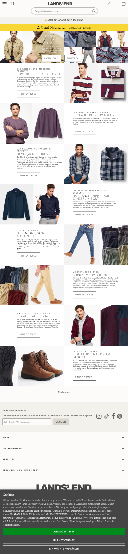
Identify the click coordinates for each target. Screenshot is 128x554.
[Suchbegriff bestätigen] (94, 10)
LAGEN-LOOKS (51, 58)
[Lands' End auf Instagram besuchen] (99, 416)
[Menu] (4, 4)
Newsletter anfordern (14, 410)
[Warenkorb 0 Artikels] (124, 4)
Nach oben (64, 392)
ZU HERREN (72, 58)
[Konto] (108, 4)
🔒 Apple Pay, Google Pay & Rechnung (64, 20)
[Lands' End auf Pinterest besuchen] (118, 416)
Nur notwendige (64, 540)
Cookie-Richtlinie (19, 514)
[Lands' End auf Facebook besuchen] (112, 416)
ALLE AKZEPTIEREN (64, 531)
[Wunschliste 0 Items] (116, 4)
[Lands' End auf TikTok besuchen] (106, 416)
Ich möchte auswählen (64, 548)
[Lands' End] (60, 3)
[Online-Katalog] (12, 4)
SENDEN (61, 421)
